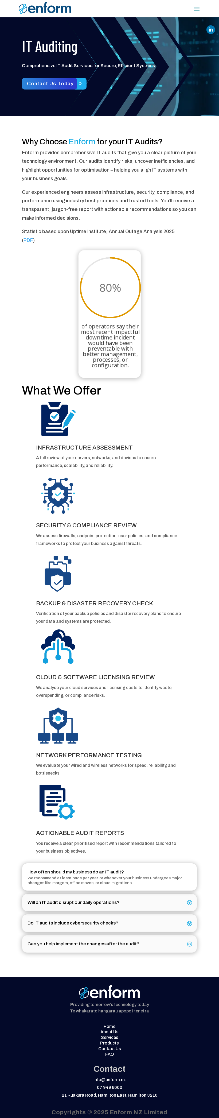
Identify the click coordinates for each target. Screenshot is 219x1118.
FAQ (109, 1054)
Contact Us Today (50, 83)
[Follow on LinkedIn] (210, 29)
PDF (28, 240)
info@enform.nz (109, 1079)
